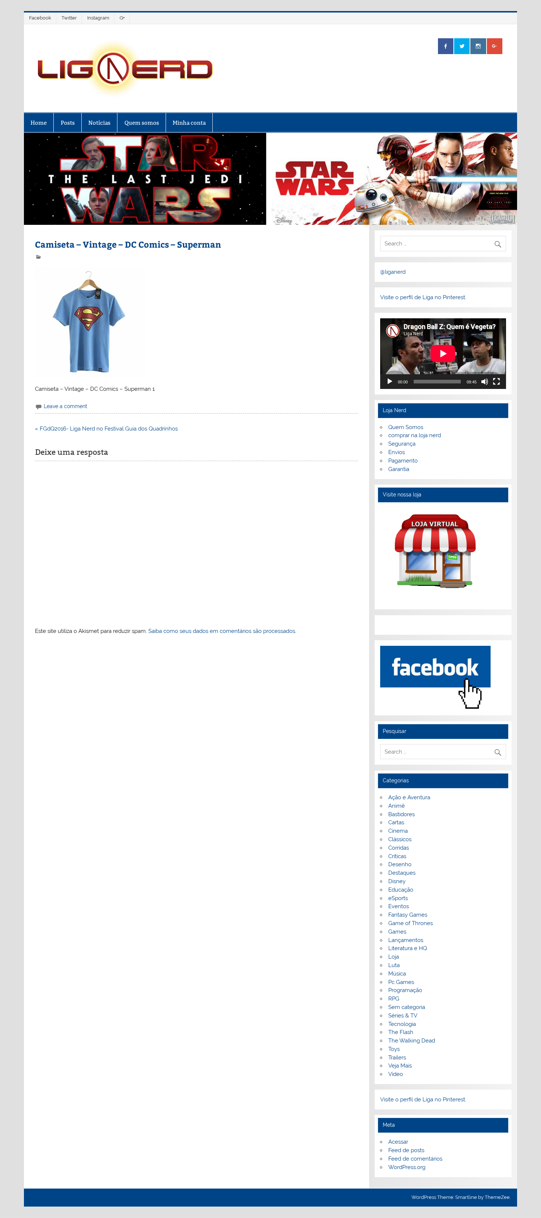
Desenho (399, 864)
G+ (122, 18)
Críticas (397, 856)
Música (397, 973)
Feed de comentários (415, 1158)
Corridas (398, 848)
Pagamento (403, 460)
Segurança (402, 443)
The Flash (400, 1032)
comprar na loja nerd (414, 435)
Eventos (398, 906)
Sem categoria (406, 1007)
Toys (394, 1049)
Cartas (396, 822)
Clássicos (399, 839)
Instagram (98, 18)
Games (397, 931)
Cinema (398, 831)
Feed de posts (406, 1150)
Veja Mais (400, 1065)
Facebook (40, 18)
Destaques (402, 873)
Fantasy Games (407, 914)
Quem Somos (405, 427)
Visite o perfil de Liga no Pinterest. (423, 297)
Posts (68, 122)
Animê (396, 806)
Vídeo (395, 1074)
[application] (443, 353)
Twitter (69, 18)
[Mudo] (484, 381)
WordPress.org (406, 1167)
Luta (394, 965)
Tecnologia (402, 1024)
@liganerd (393, 272)
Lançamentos (405, 940)
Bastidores (401, 814)
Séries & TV (402, 1015)
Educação (400, 889)
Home (39, 122)
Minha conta (189, 122)
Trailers (397, 1057)
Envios (396, 452)
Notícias (99, 122)
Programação (405, 990)
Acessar (398, 1142)
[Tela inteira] (496, 381)
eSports (398, 898)
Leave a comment (65, 406)
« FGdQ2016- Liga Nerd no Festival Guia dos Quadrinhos (106, 428)
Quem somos (141, 122)
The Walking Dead (411, 1040)
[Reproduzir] (389, 381)
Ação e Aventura (409, 797)
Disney (397, 881)
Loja (393, 956)
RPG (393, 998)
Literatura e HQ (407, 948)
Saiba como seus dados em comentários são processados (221, 631)
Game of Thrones (410, 923)
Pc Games (401, 982)
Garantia (398, 469)
